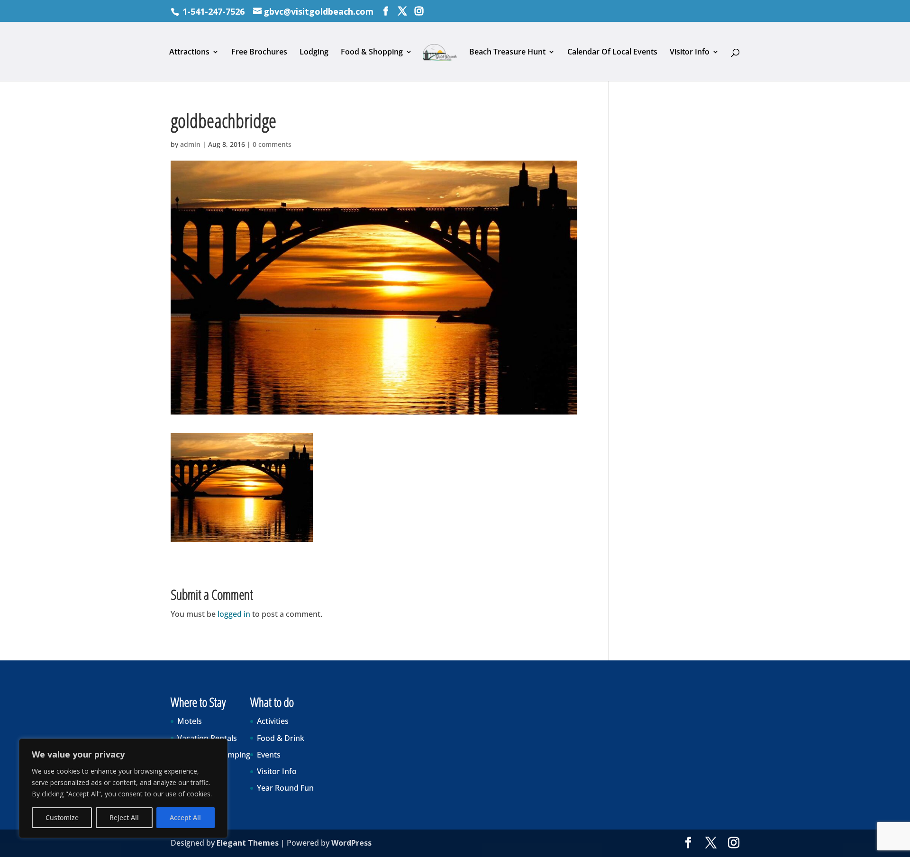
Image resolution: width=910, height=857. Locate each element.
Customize (62, 817)
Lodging (314, 52)
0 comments (272, 144)
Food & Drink (280, 738)
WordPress (351, 843)
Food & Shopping (372, 52)
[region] (123, 788)
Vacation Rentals (207, 738)
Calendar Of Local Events (612, 52)
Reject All (124, 817)
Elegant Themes (248, 843)
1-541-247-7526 (213, 11)
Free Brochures (259, 52)
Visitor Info (690, 52)
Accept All (185, 817)
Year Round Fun (285, 788)
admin (190, 144)
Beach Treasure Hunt (507, 52)
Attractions (189, 52)
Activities (273, 721)
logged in (234, 614)
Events (269, 754)
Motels (189, 721)
